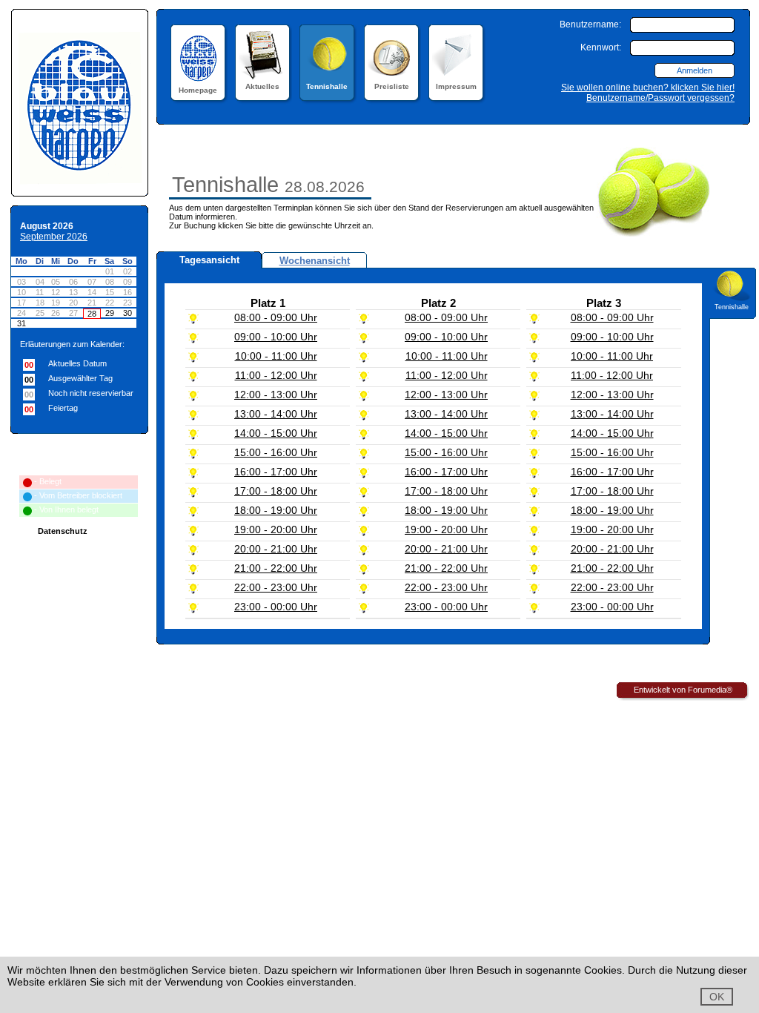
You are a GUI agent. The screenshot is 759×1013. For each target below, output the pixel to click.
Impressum (456, 86)
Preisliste (391, 86)
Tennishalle (327, 86)
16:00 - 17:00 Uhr (275, 472)
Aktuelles (262, 86)
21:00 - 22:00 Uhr (275, 568)
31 (21, 323)
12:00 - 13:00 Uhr (275, 394)
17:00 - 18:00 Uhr (275, 491)
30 (127, 312)
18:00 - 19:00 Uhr (275, 510)
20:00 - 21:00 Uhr (275, 549)
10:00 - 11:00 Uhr (276, 356)
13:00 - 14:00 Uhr (275, 414)
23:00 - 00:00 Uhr (275, 607)
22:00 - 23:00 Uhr (275, 587)
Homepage (198, 90)
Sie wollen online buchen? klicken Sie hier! (648, 87)
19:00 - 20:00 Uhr (275, 529)
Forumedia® (710, 689)
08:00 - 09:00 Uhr (275, 317)
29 (109, 312)
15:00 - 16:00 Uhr (275, 452)
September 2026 (53, 236)
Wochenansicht (314, 260)
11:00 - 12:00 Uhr (276, 375)
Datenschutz (62, 531)
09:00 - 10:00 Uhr (275, 337)
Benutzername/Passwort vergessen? (660, 98)
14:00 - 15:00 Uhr (275, 433)
